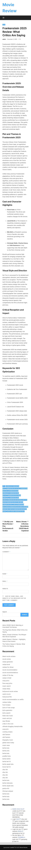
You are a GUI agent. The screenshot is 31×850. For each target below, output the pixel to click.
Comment (6, 551)
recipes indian (6, 702)
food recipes (6, 705)
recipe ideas (6, 689)
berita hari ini (6, 761)
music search (6, 686)
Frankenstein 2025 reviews (14, 499)
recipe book (6, 664)
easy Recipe (6, 721)
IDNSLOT (20, 831)
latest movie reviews (8, 656)
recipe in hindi (6, 678)
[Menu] (3, 17)
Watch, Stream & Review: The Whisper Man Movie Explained (14, 635)
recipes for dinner (8, 667)
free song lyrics (7, 683)
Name (4, 573)
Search (4, 612)
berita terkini (6, 759)
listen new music (7, 715)
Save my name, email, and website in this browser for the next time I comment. (14, 598)
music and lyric (7, 718)
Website (5, 588)
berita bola (5, 748)
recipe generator (7, 662)
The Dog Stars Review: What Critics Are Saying (14, 631)
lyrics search (6, 713)
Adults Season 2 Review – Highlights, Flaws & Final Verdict (14, 640)
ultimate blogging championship (12, 726)
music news (6, 745)
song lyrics (5, 680)
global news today (8, 742)
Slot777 (18, 819)
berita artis (5, 750)
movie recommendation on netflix (13, 699)
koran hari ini (6, 767)
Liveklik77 (12, 847)
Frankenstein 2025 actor (12, 488)
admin (4, 39)
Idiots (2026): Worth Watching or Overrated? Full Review (12, 626)
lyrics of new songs (8, 707)
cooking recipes (7, 732)
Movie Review (23, 847)
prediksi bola (6, 756)
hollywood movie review (10, 691)
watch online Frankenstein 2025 (15, 511)
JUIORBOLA (21, 837)
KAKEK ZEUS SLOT (18, 809)
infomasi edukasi (7, 791)
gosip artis (5, 788)
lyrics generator (7, 710)
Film (4, 24)
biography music (7, 740)
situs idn (5, 769)
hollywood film (7, 697)
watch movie (6, 694)
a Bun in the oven (7, 724)
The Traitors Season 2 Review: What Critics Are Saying (13, 645)
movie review (6, 659)
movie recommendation (9, 670)
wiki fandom (6, 734)
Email (4, 581)
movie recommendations (10, 672)
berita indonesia (7, 783)
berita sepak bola (7, 764)
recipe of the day (7, 675)
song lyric (5, 729)
